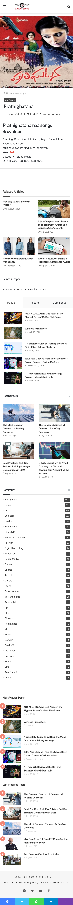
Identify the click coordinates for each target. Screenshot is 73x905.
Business (9, 515)
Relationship (11, 672)
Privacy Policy (31, 882)
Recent (34, 302)
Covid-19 (10, 645)
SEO (7, 613)
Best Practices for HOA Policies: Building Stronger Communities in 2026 (17, 466)
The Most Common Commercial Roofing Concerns (13, 428)
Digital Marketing (14, 548)
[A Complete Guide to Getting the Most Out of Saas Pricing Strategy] (13, 348)
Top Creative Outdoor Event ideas (42, 854)
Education (10, 553)
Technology (11, 526)
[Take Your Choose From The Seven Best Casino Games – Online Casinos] (13, 363)
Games (8, 564)
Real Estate (11, 623)
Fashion (9, 542)
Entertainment (12, 591)
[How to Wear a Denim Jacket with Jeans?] (19, 246)
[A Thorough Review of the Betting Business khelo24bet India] (13, 378)
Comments (59, 302)
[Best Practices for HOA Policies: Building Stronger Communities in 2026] (18, 450)
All (6, 510)
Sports (8, 569)
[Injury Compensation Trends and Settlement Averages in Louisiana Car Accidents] (54, 209)
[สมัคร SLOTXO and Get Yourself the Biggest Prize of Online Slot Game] (13, 318)
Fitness (9, 618)
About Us (17, 882)
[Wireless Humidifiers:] (13, 333)
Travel (8, 575)
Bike (7, 666)
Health (8, 521)
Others (8, 580)
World (8, 634)
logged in (22, 289)
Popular (11, 302)
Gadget (9, 640)
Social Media (12, 559)
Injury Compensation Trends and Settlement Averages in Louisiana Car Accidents (53, 224)
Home (9, 93)
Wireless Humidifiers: (36, 328)
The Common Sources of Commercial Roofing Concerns (52, 428)
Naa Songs (20, 93)
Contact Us (46, 882)
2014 (13, 152)
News (8, 505)
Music (8, 629)
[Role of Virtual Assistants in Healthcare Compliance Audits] (54, 246)
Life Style (10, 532)
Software (10, 656)
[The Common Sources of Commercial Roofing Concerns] (54, 413)
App (7, 607)
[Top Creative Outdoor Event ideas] (12, 858)
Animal (8, 677)
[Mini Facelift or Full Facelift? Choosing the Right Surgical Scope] (12, 843)
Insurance (10, 650)
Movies (9, 661)
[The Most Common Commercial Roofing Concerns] (18, 413)
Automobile (11, 602)
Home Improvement (15, 537)
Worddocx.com (61, 882)
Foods (8, 586)
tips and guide (12, 596)
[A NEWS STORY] (22, 6)
